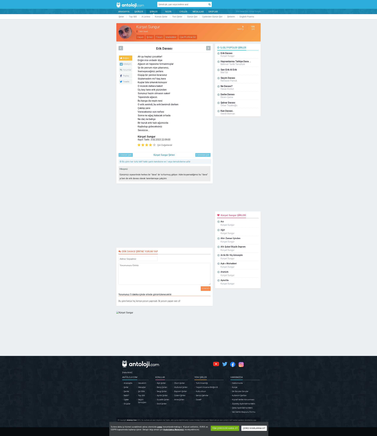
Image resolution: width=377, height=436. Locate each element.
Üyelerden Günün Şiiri (212, 16)
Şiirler (121, 16)
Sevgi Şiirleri (162, 391)
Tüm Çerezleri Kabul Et (225, 428)
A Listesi (146, 16)
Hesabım (142, 383)
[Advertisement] (274, 65)
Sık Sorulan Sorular (240, 391)
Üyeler (126, 399)
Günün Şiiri (192, 16)
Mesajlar (142, 387)
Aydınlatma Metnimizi (173, 429)
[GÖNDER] (159, 258)
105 (253, 26)
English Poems (247, 16)
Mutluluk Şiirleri (180, 387)
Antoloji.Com (132, 420)
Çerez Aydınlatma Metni (242, 408)
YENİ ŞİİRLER (200, 377)
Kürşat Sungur (147, 136)
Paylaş (126, 76)
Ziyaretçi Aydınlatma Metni (243, 404)
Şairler (126, 391)
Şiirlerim (231, 16)
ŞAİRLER (138, 11)
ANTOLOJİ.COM (129, 377)
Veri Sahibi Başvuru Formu (243, 412)
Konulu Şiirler (161, 16)
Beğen (126, 58)
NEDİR (168, 11)
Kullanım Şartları (239, 395)
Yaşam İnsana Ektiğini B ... (207, 387)
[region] (188, 429)
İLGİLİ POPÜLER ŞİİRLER (233, 47)
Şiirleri (150, 37)
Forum (159, 37)
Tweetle (126, 82)
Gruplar (127, 404)
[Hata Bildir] (127, 372)
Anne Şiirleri (179, 399)
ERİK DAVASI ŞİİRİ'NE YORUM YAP (140, 251)
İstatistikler (171, 37)
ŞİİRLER (153, 11)
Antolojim (127, 64)
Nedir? (126, 395)
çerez (159, 427)
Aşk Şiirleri (161, 383)
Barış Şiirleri (162, 387)
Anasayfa (128, 383)
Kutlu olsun (201, 391)
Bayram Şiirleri (180, 391)
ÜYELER (183, 11)
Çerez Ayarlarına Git (254, 428)
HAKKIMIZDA (236, 377)
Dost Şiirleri (162, 404)
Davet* (198, 399)
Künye (234, 387)
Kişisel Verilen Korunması (243, 399)
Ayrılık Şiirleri (162, 395)
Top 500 (133, 16)
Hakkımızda (237, 383)
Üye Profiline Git (188, 37)
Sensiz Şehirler (202, 395)
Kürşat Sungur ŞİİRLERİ (233, 215)
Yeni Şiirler (177, 16)
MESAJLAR (198, 11)
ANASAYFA (123, 11)
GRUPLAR (213, 11)
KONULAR (160, 377)
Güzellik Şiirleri (163, 399)
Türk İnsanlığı (202, 383)
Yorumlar (127, 70)
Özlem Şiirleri (180, 395)
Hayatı (140, 37)
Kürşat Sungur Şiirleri (164, 155)
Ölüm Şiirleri (179, 383)
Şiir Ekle (141, 391)
